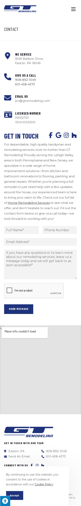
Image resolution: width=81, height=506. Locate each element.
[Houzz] (74, 135)
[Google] (58, 135)
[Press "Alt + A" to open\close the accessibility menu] (5, 501)
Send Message (19, 308)
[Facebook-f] (50, 135)
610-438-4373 (25, 84)
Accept (14, 495)
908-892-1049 (25, 80)
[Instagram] (66, 135)
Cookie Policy (44, 484)
